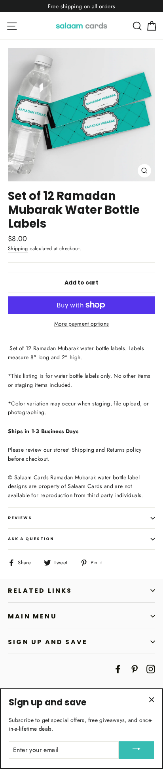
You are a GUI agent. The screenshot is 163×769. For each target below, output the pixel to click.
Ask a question (31, 539)
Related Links (40, 590)
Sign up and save (47, 641)
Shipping (18, 248)
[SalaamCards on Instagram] (150, 668)
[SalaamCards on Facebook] (118, 668)
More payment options (81, 324)
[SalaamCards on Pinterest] (134, 668)
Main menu (32, 616)
